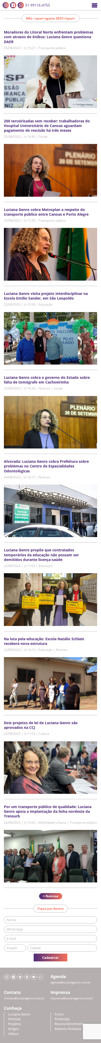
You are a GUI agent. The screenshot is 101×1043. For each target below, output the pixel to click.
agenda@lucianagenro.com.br (70, 982)
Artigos (13, 1029)
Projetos (14, 1024)
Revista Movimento (70, 1024)
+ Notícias (50, 896)
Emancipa (62, 1019)
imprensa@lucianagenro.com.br (72, 998)
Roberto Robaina (68, 1029)
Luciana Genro (19, 1014)
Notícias (14, 1019)
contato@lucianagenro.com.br (24, 998)
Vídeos (13, 1034)
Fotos (59, 1014)
